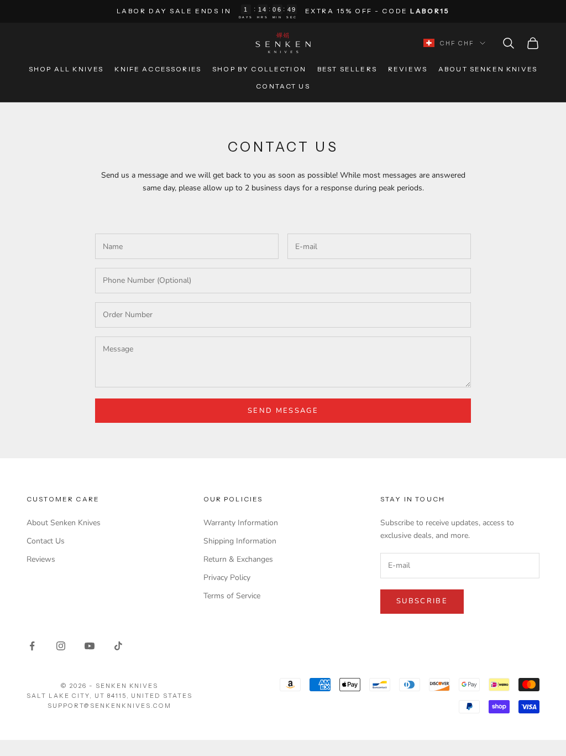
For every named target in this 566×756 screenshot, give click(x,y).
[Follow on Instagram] (60, 645)
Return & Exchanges (238, 559)
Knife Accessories (157, 69)
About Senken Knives (487, 69)
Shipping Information (239, 541)
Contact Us (283, 86)
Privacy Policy (226, 577)
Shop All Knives (66, 69)
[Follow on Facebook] (32, 645)
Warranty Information (240, 522)
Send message (283, 411)
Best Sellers (347, 69)
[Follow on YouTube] (89, 645)
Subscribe (422, 601)
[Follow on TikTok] (118, 645)
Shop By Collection (259, 69)
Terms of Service (231, 596)
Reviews (407, 69)
